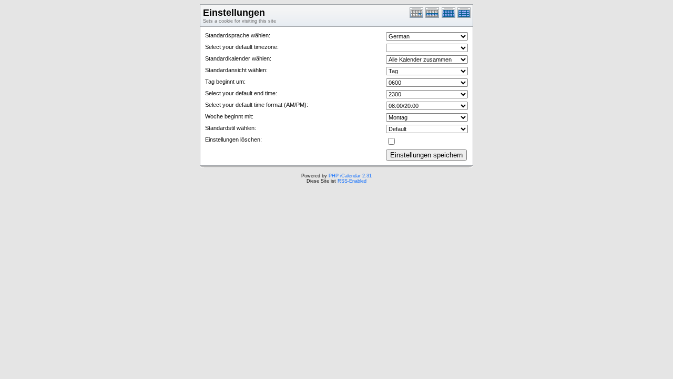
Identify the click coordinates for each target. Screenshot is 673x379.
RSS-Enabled (352, 181)
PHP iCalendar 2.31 (350, 175)
